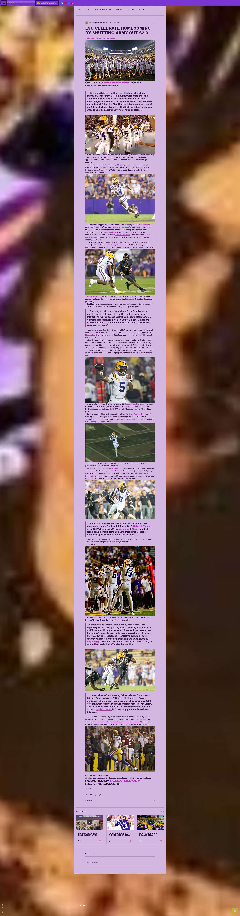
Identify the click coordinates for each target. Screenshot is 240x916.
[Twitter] (62, 3)
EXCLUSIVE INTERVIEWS (103, 10)
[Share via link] (100, 795)
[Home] (4, 3)
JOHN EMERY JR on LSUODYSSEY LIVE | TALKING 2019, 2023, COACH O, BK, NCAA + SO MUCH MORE (88, 834)
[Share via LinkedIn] (95, 795)
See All (162, 811)
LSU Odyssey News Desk (84, 10)
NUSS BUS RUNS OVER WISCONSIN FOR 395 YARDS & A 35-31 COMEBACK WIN (119, 834)
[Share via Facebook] (86, 795)
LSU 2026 (131, 10)
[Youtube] (65, 3)
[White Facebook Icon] (78, 905)
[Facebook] (69, 3)
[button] (162, 10)
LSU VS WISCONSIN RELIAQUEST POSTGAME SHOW (148, 834)
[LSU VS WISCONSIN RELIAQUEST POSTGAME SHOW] (150, 822)
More (149, 10)
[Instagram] (72, 3)
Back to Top (3, 908)
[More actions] (153, 23)
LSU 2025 (141, 10)
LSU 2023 (89, 788)
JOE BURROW (119, 10)
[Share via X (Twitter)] (91, 795)
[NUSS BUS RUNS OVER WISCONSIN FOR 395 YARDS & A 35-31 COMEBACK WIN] (120, 822)
